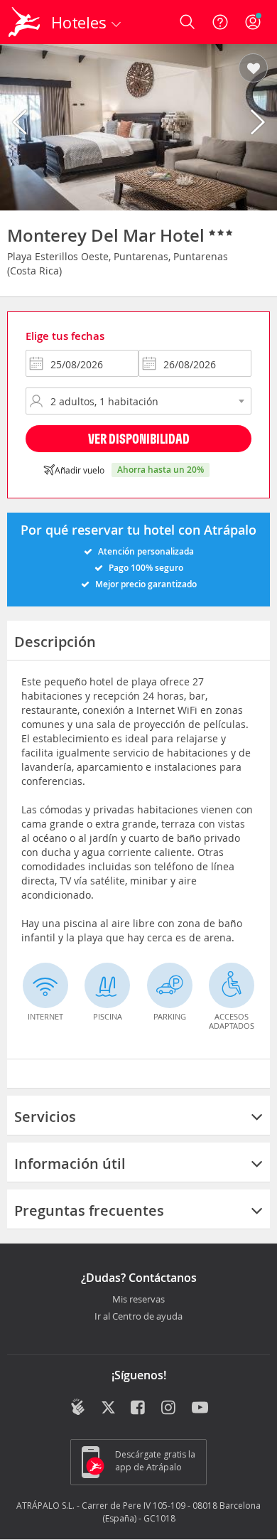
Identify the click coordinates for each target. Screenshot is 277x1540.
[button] (253, 69)
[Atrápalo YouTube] (200, 1408)
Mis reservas (138, 1299)
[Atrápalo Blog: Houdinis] (78, 1407)
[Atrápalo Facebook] (139, 1408)
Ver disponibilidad (139, 438)
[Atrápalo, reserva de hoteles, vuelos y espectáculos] (24, 22)
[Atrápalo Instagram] (169, 1408)
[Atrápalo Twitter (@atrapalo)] (108, 1408)
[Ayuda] (220, 22)
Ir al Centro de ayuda (138, 1316)
